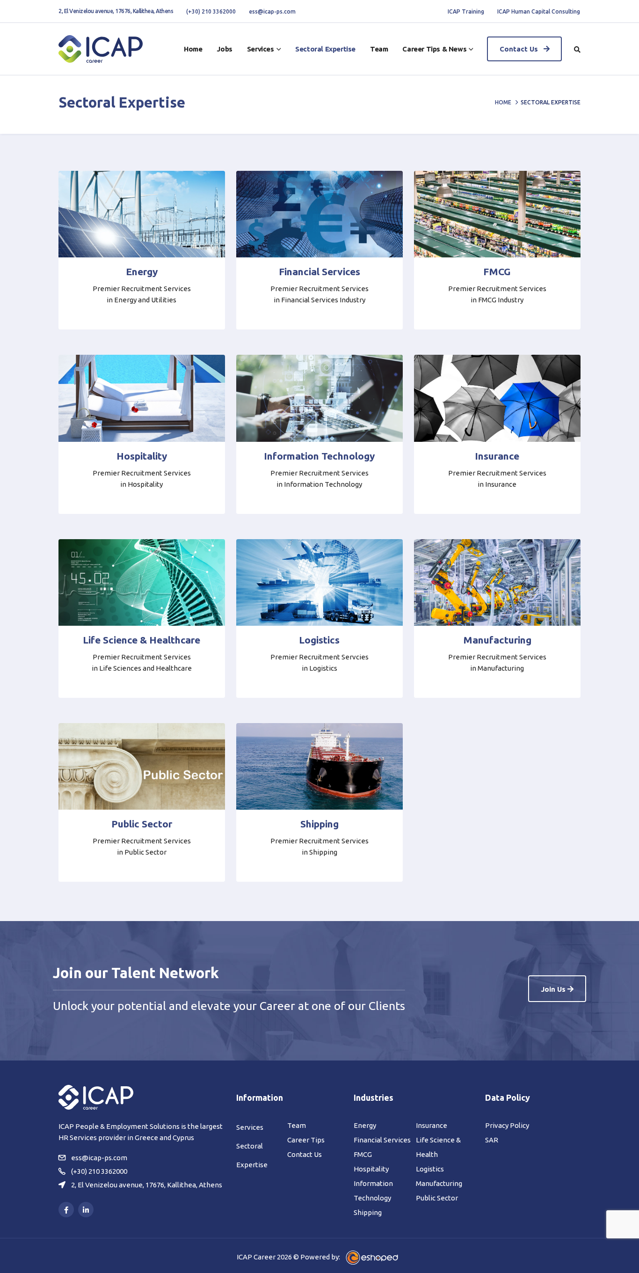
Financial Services (319, 271)
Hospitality (141, 455)
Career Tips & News (434, 49)
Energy (142, 271)
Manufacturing (497, 639)
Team (379, 49)
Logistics (319, 639)
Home (193, 49)
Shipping (319, 823)
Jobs (224, 49)
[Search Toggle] (577, 49)
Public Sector (141, 823)
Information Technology (319, 455)
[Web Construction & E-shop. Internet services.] (371, 1257)
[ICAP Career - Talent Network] (100, 49)
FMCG (497, 271)
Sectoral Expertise (325, 49)
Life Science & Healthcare (141, 639)
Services (260, 49)
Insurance (497, 455)
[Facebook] (66, 1209)
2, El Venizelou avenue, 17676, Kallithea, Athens (115, 11)
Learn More (139, 314)
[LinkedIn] (86, 1209)
